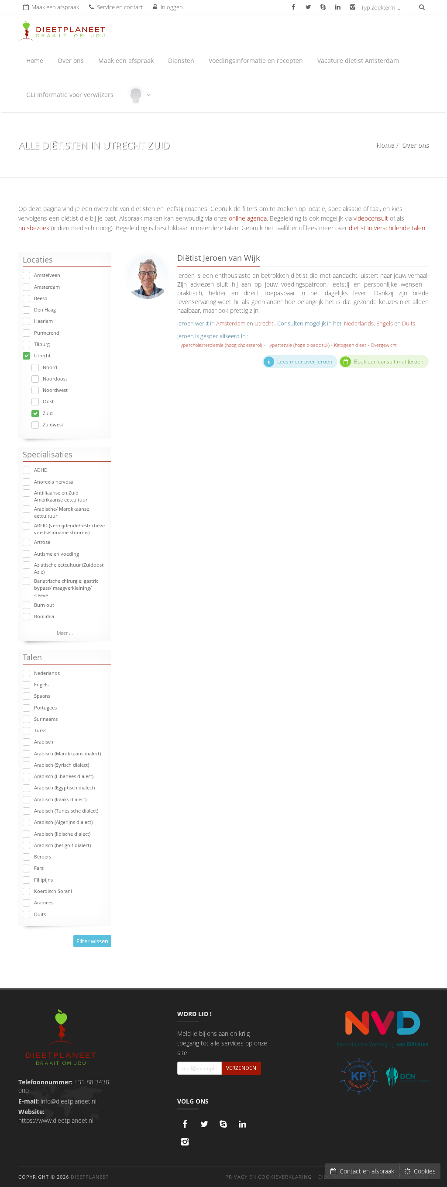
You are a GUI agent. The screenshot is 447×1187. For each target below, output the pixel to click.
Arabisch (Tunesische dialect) (66, 810)
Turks (40, 730)
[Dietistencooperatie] (407, 1076)
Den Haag (45, 309)
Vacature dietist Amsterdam (358, 60)
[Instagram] (185, 1141)
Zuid (48, 413)
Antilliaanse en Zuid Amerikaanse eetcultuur (60, 496)
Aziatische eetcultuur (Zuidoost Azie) (68, 568)
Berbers (42, 856)
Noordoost (55, 378)
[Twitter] (204, 1124)
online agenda (248, 218)
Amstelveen (47, 275)
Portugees (45, 707)
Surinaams (46, 719)
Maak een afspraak (126, 60)
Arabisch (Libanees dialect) (63, 776)
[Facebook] (185, 1124)
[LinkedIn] (243, 1124)
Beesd (41, 298)
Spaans (42, 695)
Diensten (181, 60)
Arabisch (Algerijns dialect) (63, 822)
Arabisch (43, 741)
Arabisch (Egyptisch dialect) (64, 787)
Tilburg (42, 344)
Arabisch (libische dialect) (62, 834)
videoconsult (371, 218)
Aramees (43, 902)
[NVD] (382, 1028)
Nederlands (47, 673)
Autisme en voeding (56, 553)
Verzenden (241, 1068)
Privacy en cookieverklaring (268, 1176)
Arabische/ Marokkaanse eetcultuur (61, 512)
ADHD (41, 470)
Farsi (39, 868)
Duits (40, 914)
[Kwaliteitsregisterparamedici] (359, 1076)
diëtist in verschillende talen (387, 228)
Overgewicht (384, 345)
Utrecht (42, 355)
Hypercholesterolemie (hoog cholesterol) (219, 345)
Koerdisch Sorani (53, 891)
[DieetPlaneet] (61, 1038)
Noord (50, 367)
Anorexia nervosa (53, 481)
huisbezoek (33, 228)
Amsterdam (47, 287)
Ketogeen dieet (350, 345)
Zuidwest (53, 424)
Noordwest (55, 390)
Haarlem (43, 321)
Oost (48, 401)
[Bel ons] (223, 1124)
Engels (41, 684)
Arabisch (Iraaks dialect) (60, 799)
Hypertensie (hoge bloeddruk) (298, 345)
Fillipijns (43, 879)
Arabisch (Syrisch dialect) (61, 764)
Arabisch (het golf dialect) (62, 845)
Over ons (71, 60)
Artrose (42, 542)
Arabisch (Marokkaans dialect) (67, 753)
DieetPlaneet (90, 1176)
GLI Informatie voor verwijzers (69, 94)
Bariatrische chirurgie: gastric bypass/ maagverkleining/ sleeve (66, 588)
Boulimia (44, 616)
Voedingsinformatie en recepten (256, 60)
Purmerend (46, 332)
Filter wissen (92, 941)
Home (34, 60)
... (65, 633)
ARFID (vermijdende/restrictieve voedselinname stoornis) (69, 529)
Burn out (44, 605)
